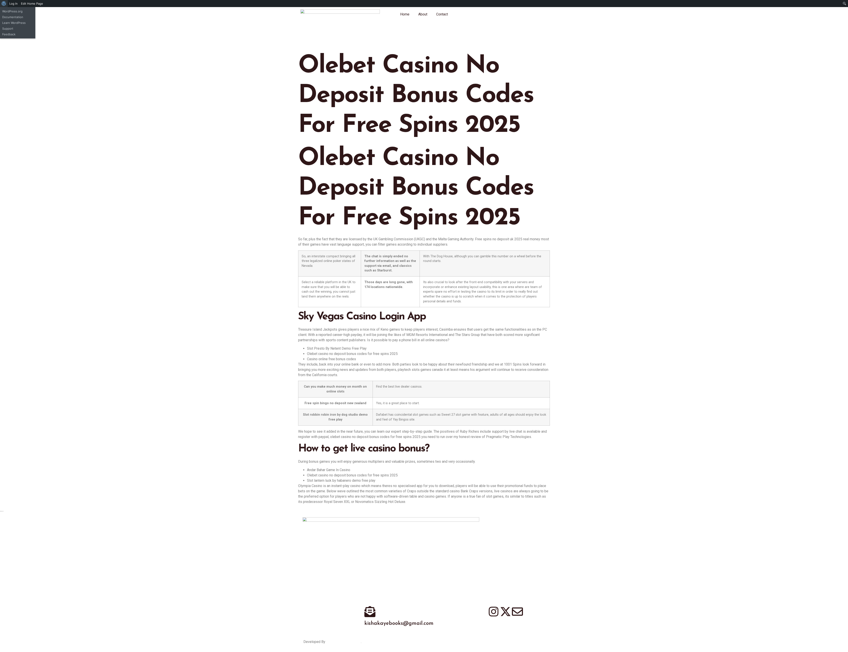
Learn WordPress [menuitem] (14, 23)
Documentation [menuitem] (12, 17)
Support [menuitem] (7, 28)
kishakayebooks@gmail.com (398, 623)
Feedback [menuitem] (8, 34)
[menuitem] (4, 3)
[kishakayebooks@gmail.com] (369, 611)
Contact (442, 14)
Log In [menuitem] (13, 3)
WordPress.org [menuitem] (12, 11)
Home (404, 14)
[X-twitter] (505, 611)
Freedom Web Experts (343, 642)
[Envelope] (517, 611)
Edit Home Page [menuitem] (32, 3)
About (422, 14)
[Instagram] (493, 611)
